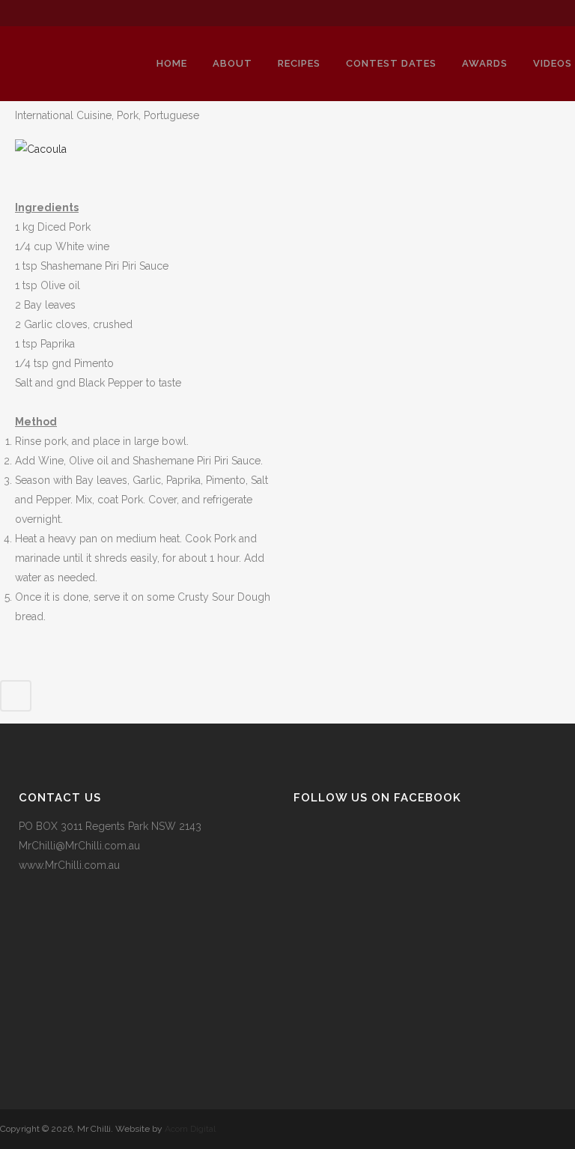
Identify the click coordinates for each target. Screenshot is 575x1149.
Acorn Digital (190, 1129)
